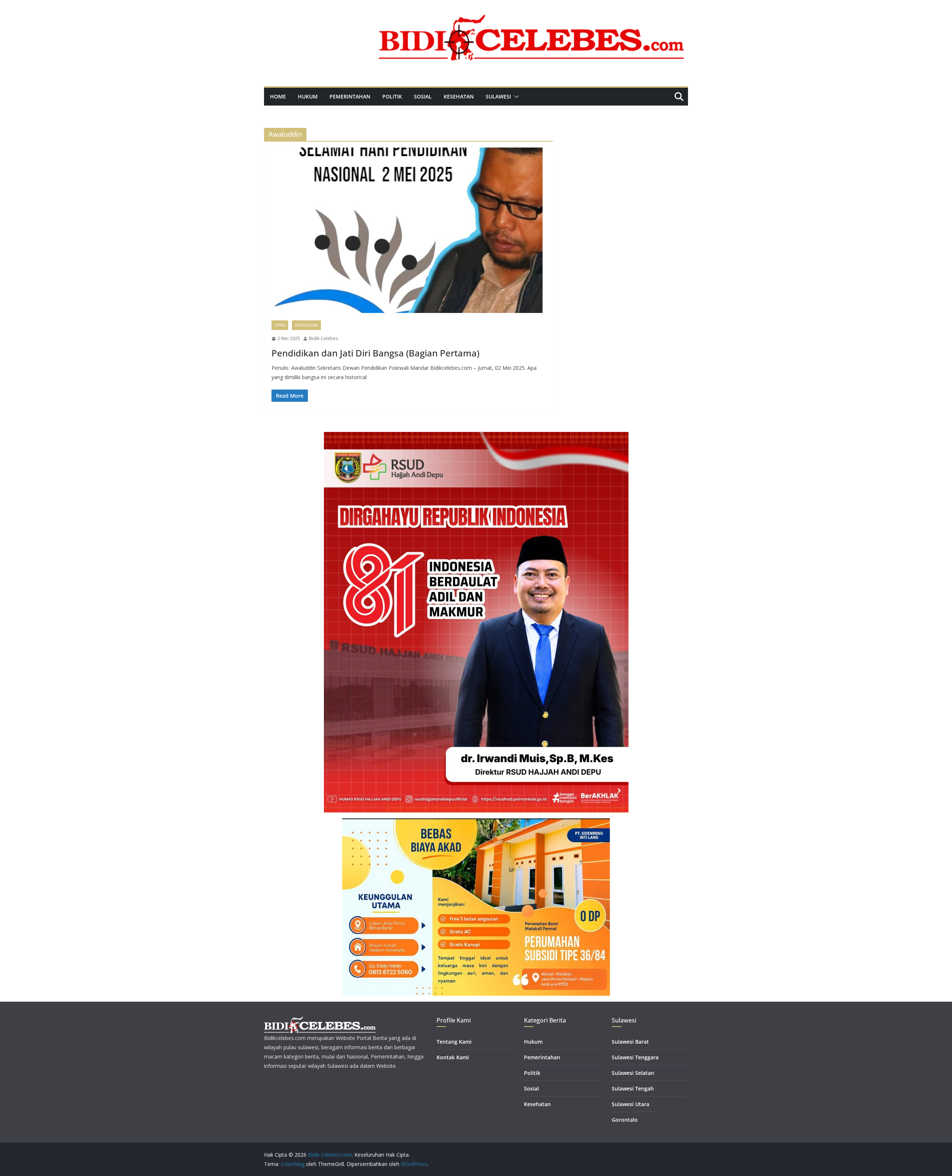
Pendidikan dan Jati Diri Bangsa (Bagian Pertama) (375, 353)
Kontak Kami (453, 1057)
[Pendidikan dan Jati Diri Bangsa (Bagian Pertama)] (408, 230)
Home (278, 96)
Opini (279, 325)
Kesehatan (459, 96)
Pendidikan (306, 325)
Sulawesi (498, 96)
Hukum (308, 96)
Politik (392, 96)
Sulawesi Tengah (633, 1088)
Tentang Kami (454, 1041)
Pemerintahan (349, 96)
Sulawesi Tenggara (635, 1057)
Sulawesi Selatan (633, 1072)
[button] (515, 96)
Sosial (423, 96)
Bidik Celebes (323, 338)
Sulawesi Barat (630, 1041)
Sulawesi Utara (630, 1104)
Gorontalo (625, 1119)
